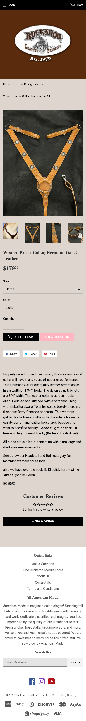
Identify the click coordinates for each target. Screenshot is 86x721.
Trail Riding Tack (28, 84)
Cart (79, 5)
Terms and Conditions (43, 589)
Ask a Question (56, 337)
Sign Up (75, 662)
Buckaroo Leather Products (32, 695)
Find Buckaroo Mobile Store (43, 570)
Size (6, 281)
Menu (12, 5)
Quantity (8, 318)
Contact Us (43, 583)
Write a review (43, 521)
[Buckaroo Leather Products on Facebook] (32, 683)
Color (6, 300)
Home (6, 84)
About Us (43, 576)
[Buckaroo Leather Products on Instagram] (41, 683)
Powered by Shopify (64, 695)
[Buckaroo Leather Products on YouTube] (51, 683)
